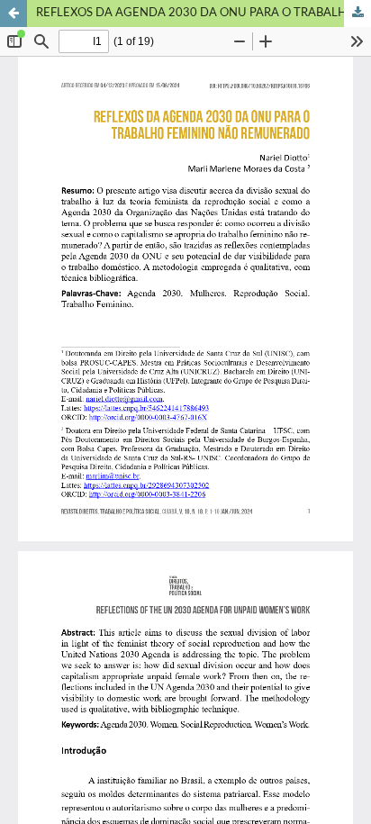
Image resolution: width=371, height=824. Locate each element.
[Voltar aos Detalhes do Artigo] (13, 13)
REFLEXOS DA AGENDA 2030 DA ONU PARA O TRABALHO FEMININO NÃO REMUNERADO (203, 13)
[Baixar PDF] (357, 13)
